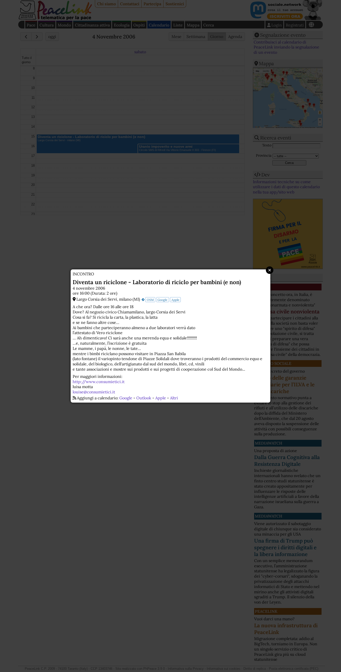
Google (163, 300)
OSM (150, 300)
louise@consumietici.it (94, 391)
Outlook (143, 397)
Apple (175, 300)
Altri (174, 397)
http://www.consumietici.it (99, 381)
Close (269, 270)
